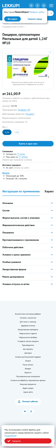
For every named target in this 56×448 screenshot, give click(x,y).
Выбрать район (37, 12)
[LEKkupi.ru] (10, 5)
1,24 (7, 132)
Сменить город (35, 19)
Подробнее (10, 435)
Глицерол (30, 114)
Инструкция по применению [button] (21, 191)
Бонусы (5, 173)
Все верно (12, 19)
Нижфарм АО (24, 110)
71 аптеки (23, 157)
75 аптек (21, 154)
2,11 (17, 132)
